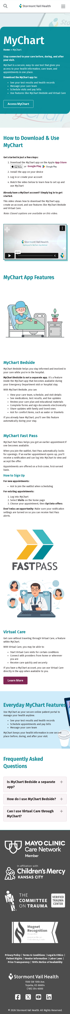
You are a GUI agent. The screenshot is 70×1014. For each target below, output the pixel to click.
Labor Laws (55, 958)
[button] (35, 784)
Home (6, 49)
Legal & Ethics (55, 955)
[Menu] (63, 6)
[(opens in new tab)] (35, 848)
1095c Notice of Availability (47, 962)
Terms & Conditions (34, 955)
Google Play (35, 166)
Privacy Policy (12, 955)
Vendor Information (36, 958)
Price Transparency (19, 962)
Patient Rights (14, 958)
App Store (61, 162)
